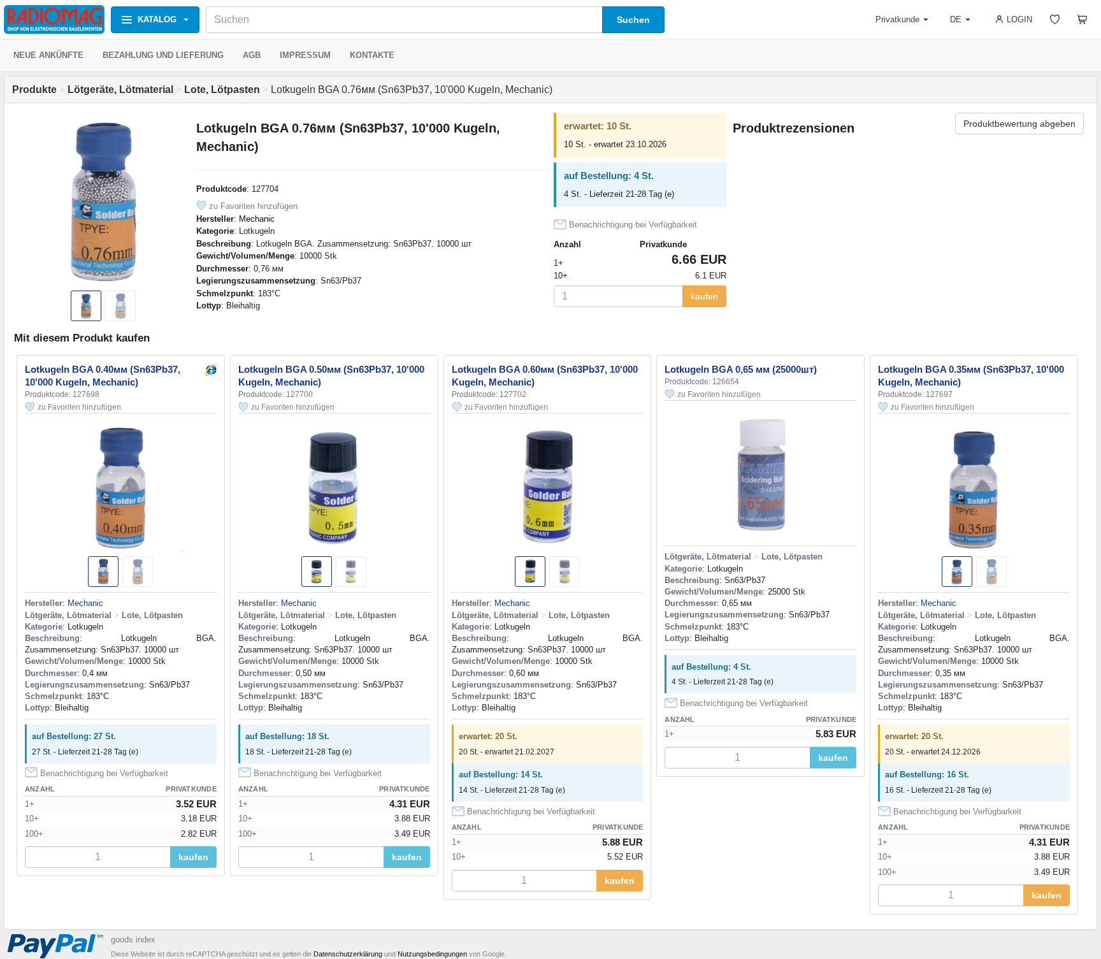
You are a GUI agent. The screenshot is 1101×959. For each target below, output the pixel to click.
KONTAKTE (372, 55)
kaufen (704, 296)
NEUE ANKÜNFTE (48, 55)
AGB (252, 55)
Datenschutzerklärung (347, 954)
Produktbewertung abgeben (1019, 124)
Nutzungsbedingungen (432, 954)
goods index (133, 939)
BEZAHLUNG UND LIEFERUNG (163, 55)
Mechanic (257, 219)
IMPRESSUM (305, 55)
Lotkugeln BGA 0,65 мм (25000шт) (741, 369)
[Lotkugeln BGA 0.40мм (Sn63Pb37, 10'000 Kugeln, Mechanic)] (211, 369)
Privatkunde (897, 19)
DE (955, 19)
